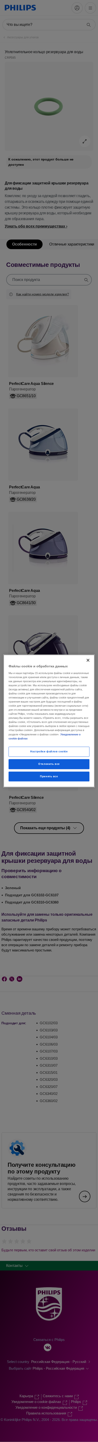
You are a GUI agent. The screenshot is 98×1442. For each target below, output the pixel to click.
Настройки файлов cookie (49, 751)
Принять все (49, 776)
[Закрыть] (88, 660)
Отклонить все (48, 763)
